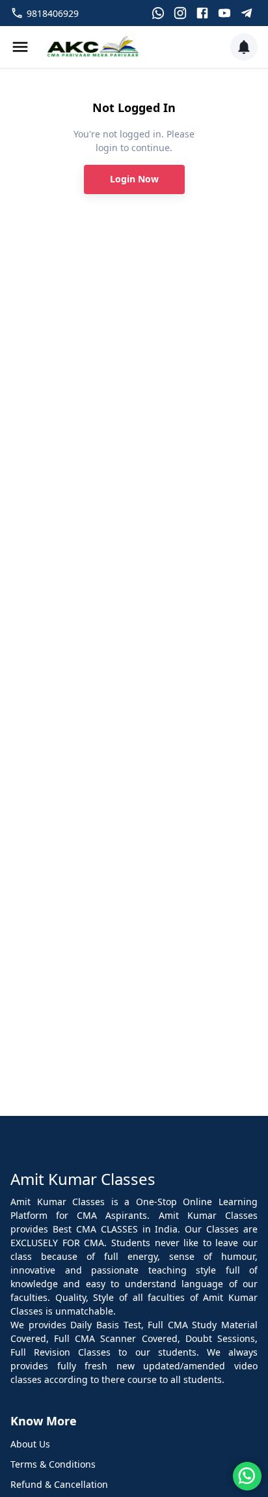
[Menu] (20, 47)
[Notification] (244, 47)
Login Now (134, 179)
